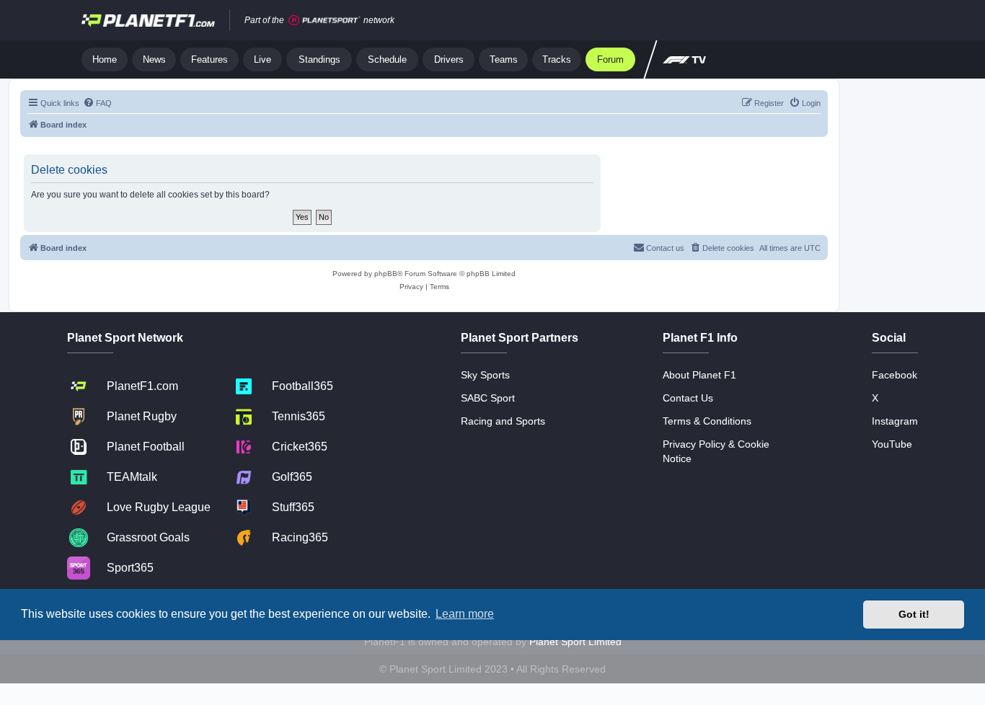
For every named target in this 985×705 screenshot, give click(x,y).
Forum (610, 59)
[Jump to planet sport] (324, 20)
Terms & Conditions (707, 421)
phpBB (385, 274)
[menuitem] (97, 103)
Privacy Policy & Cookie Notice (716, 451)
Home (104, 59)
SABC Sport (488, 398)
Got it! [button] (913, 614)
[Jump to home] (148, 20)
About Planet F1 (699, 375)
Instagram (895, 421)
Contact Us (688, 398)
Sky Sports (485, 375)
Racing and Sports (503, 421)
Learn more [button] (465, 614)
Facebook (894, 375)
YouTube (892, 444)
